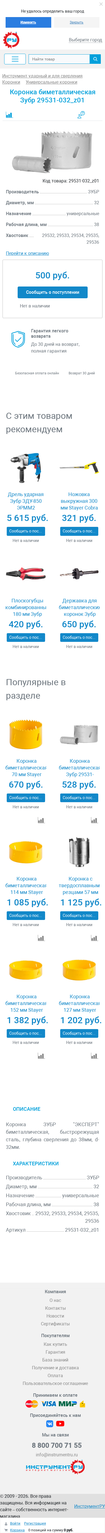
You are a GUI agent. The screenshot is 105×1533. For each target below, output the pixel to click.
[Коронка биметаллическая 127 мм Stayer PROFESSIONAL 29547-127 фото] (79, 970)
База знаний (55, 1360)
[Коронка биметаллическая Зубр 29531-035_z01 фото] (79, 734)
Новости (55, 1316)
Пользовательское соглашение (55, 1383)
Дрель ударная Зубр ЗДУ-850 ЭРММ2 (26, 501)
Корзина (17, 1530)
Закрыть (76, 22)
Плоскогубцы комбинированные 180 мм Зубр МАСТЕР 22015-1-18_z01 (27, 614)
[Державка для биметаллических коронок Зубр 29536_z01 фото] (79, 574)
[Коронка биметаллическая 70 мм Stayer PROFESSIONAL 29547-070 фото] (26, 734)
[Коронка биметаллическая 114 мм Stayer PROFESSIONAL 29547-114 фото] (26, 852)
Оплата (55, 1375)
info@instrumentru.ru (57, 1454)
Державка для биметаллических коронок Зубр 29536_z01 (80, 611)
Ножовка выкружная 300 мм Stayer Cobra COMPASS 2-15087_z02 (79, 507)
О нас (55, 1300)
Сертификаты (55, 1324)
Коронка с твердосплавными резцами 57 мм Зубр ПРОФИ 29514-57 (80, 892)
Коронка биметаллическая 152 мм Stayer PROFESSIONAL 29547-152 (26, 1010)
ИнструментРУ (89, 1506)
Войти (15, 1523)
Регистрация (35, 1523)
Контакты (55, 1308)
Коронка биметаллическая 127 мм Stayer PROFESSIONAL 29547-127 (80, 1010)
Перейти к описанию (27, 253)
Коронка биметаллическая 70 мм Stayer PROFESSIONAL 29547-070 (26, 774)
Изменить (28, 22)
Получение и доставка (55, 1367)
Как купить (55, 1344)
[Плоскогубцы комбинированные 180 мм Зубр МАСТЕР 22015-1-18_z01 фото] (26, 574)
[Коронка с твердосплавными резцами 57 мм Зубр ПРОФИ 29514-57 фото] (79, 852)
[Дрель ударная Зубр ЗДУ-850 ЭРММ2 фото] (26, 468)
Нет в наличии (26, 540)
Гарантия (55, 1352)
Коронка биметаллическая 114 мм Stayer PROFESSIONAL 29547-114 (26, 892)
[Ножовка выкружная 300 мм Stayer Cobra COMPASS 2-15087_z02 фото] (79, 468)
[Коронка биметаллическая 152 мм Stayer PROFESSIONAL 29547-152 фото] (26, 970)
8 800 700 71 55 (57, 1445)
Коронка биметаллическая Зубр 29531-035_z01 (80, 771)
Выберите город (85, 40)
